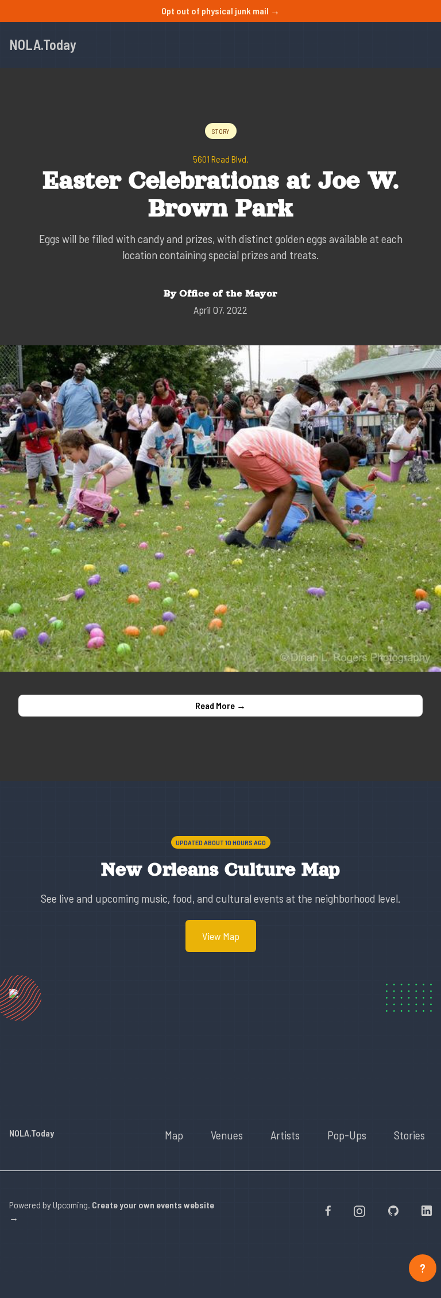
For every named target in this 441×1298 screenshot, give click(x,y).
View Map (220, 936)
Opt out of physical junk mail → (220, 10)
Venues (227, 1135)
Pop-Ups (346, 1135)
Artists (285, 1135)
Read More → (220, 705)
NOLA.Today (42, 44)
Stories (409, 1135)
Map (174, 1135)
